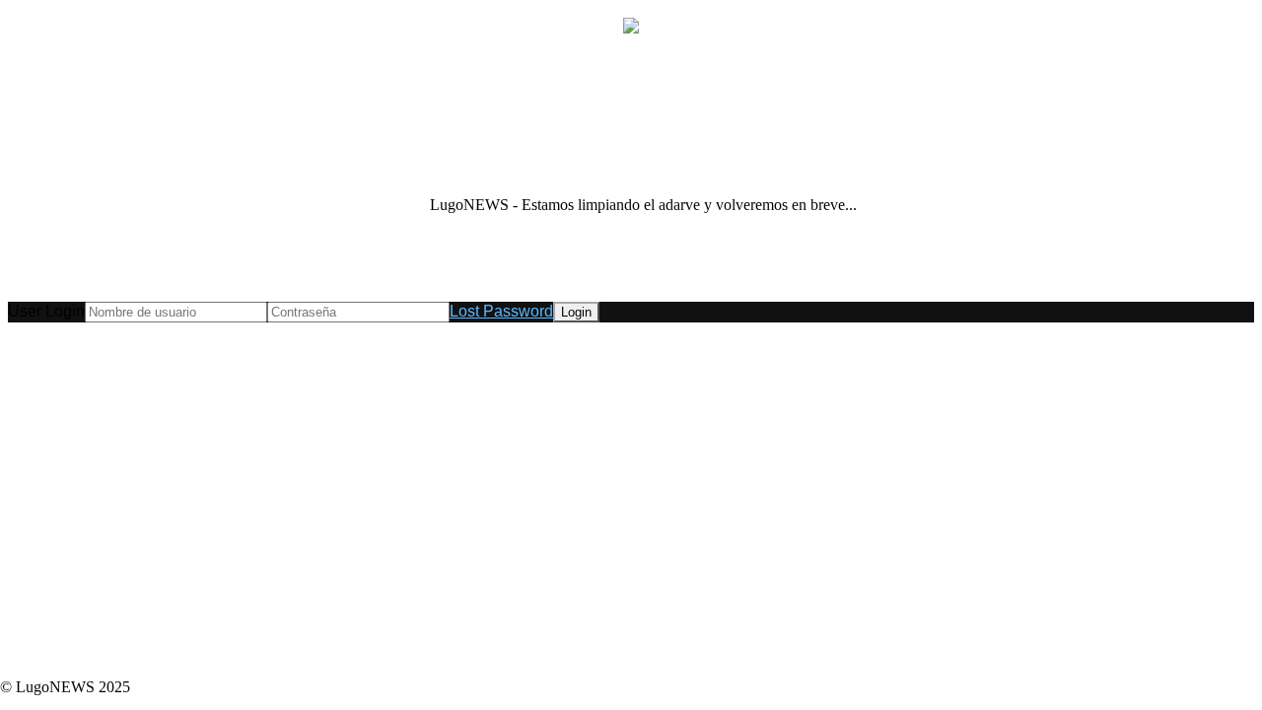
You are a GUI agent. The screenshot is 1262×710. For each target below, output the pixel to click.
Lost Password (501, 311)
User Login (46, 311)
